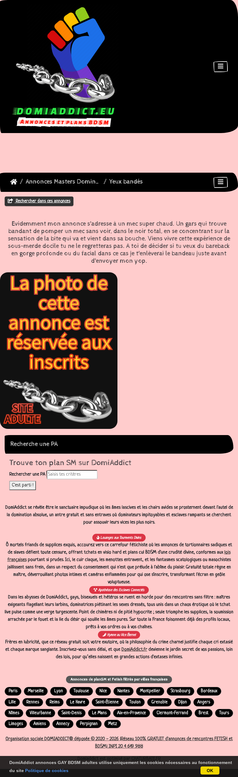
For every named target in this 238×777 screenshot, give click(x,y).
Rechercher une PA (27, 474)
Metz (112, 724)
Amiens (39, 724)
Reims (55, 702)
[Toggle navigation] (221, 66)
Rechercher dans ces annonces (42, 201)
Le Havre (77, 702)
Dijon (182, 702)
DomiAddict (13, 182)
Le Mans (99, 713)
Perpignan (89, 724)
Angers (203, 702)
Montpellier (150, 691)
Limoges (16, 724)
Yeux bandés (126, 181)
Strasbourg (180, 691)
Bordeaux (209, 691)
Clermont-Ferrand (172, 713)
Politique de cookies (46, 770)
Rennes (32, 702)
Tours (224, 713)
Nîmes (14, 713)
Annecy (62, 724)
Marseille (36, 691)
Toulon (135, 702)
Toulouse (81, 691)
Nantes (123, 691)
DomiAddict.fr (134, 649)
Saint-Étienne (107, 702)
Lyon (58, 691)
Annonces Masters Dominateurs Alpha (63, 181)
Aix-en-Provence (131, 713)
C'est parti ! (22, 485)
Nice (103, 691)
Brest (204, 713)
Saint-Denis (72, 713)
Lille (12, 702)
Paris (13, 691)
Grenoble (159, 702)
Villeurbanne (40, 713)
